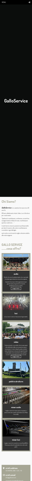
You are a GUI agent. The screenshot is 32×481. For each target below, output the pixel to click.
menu (4, 2)
